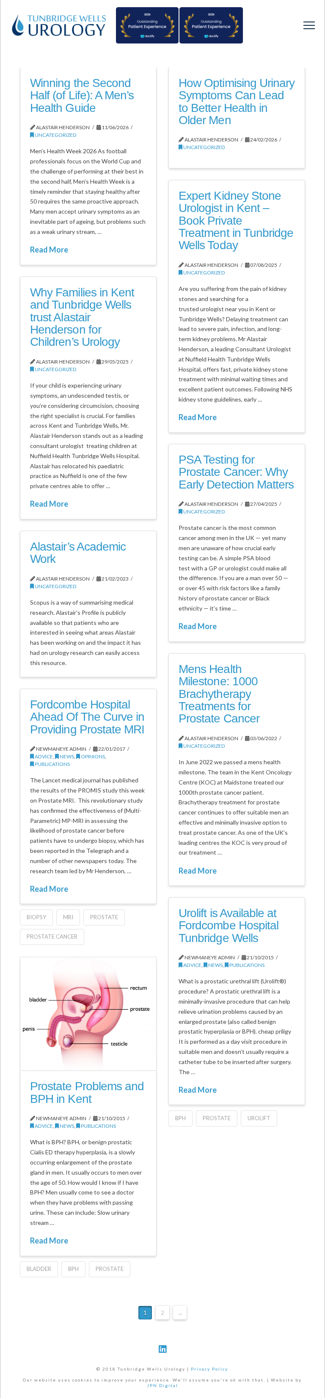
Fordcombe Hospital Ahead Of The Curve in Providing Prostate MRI (87, 717)
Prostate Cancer (52, 936)
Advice (43, 756)
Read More (49, 249)
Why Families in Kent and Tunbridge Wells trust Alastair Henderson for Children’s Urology (82, 317)
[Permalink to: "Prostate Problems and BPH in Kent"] (88, 1013)
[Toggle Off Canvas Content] (309, 25)
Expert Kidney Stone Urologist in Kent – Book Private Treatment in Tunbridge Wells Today (236, 220)
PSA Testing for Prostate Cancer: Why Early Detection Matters (236, 472)
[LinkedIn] (162, 1349)
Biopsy (36, 917)
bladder (39, 1268)
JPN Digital (162, 1385)
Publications (52, 764)
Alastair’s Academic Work (77, 552)
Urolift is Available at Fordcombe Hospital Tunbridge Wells (228, 926)
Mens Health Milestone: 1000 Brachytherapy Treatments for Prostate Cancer (219, 693)
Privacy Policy (209, 1368)
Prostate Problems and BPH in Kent (86, 1092)
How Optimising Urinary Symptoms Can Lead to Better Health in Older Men (236, 101)
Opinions (92, 756)
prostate (104, 917)
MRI (68, 917)
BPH (180, 1118)
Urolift (259, 1118)
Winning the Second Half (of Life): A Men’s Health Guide (81, 95)
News (66, 756)
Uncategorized (55, 135)
